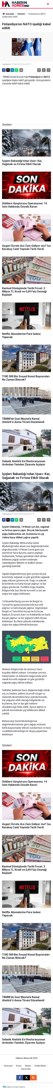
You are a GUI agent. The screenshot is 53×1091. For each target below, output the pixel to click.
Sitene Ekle (26, 1069)
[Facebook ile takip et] (19, 1077)
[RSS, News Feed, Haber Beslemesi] (33, 1077)
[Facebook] (4, 70)
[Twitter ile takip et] (26, 1077)
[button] (39, 70)
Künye (18, 1066)
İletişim (28, 1066)
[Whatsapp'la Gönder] (16, 70)
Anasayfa (9, 14)
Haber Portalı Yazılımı (16, 1087)
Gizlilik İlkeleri (40, 1066)
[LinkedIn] (12, 70)
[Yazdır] (21, 70)
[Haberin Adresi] (15, 4)
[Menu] (48, 4)
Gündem (21, 14)
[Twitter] (8, 70)
